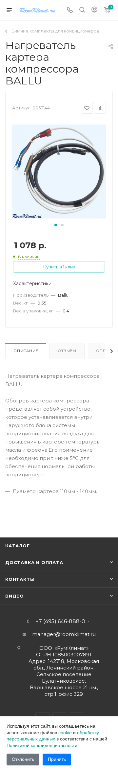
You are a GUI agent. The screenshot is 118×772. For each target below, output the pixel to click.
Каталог (17, 545)
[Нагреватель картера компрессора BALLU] (59, 171)
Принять (57, 759)
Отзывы (67, 351)
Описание (25, 351)
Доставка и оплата (34, 562)
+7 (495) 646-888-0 (60, 621)
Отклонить (23, 759)
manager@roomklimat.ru (64, 634)
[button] (55, 225)
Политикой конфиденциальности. (43, 745)
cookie (65, 732)
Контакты (19, 579)
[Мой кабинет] (94, 10)
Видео (14, 596)
